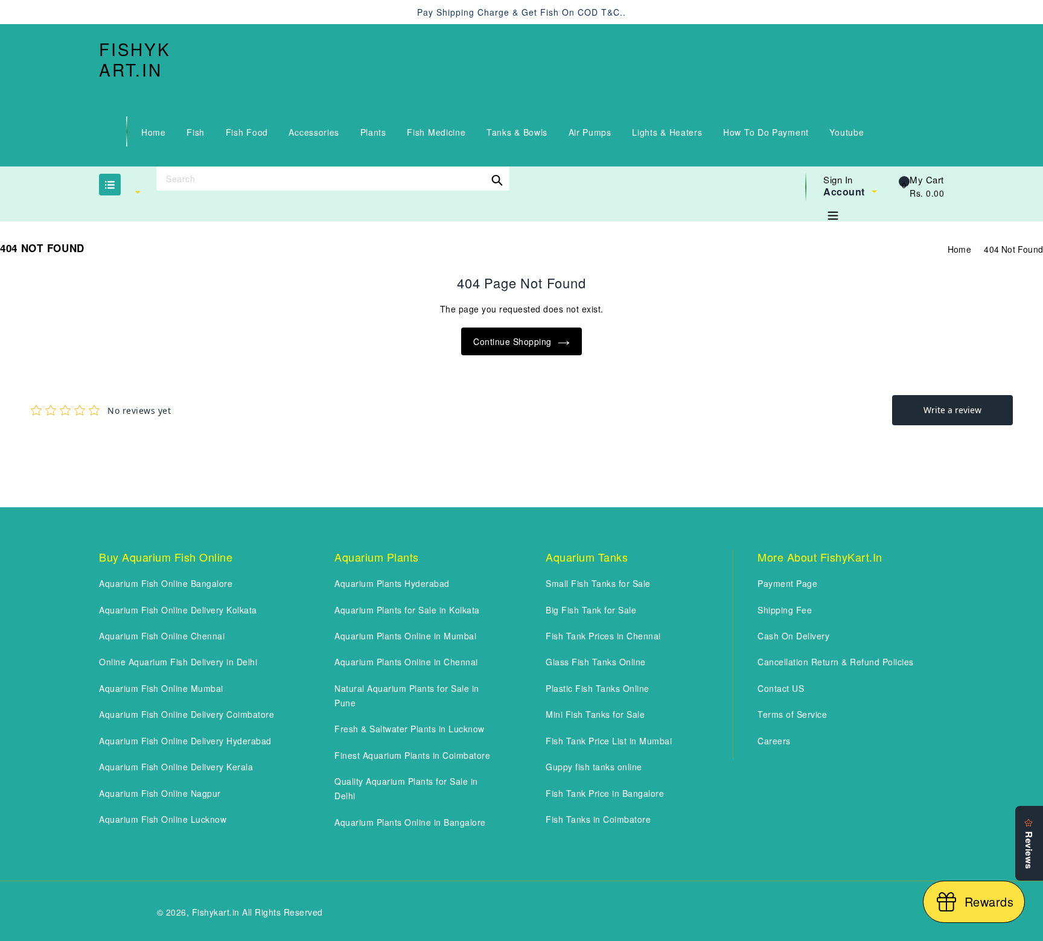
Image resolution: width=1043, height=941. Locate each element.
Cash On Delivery (793, 636)
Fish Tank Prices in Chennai (603, 636)
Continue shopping (512, 341)
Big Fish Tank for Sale (591, 610)
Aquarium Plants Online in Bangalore (410, 822)
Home (153, 132)
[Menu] (833, 213)
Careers (774, 741)
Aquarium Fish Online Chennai (162, 636)
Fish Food (247, 132)
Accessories (314, 132)
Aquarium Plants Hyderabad (392, 583)
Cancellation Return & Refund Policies (836, 662)
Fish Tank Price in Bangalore (605, 793)
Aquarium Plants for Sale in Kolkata (407, 610)
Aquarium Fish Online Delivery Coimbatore (186, 714)
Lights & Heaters (667, 132)
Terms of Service (792, 714)
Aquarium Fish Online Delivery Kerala (176, 767)
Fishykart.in (135, 59)
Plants (373, 132)
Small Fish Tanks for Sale (598, 583)
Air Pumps (590, 132)
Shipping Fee (785, 610)
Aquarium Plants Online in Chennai (406, 662)
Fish (196, 132)
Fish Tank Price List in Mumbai (609, 741)
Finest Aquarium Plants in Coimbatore (412, 755)
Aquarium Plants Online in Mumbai (405, 636)
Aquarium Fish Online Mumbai (161, 688)
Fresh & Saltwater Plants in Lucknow (409, 729)
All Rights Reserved (282, 912)
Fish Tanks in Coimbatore (598, 819)
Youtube (846, 132)
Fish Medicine (436, 132)
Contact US (781, 688)
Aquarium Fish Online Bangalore (165, 583)
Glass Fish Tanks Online (596, 662)
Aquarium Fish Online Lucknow (162, 819)
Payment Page (787, 583)
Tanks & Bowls (516, 132)
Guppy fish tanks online (594, 767)
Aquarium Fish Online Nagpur (160, 793)
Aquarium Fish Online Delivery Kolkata (178, 610)
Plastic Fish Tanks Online (597, 688)
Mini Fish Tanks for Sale (595, 714)
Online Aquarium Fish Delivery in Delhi (178, 662)
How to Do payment (766, 132)
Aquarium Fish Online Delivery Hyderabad (185, 741)
